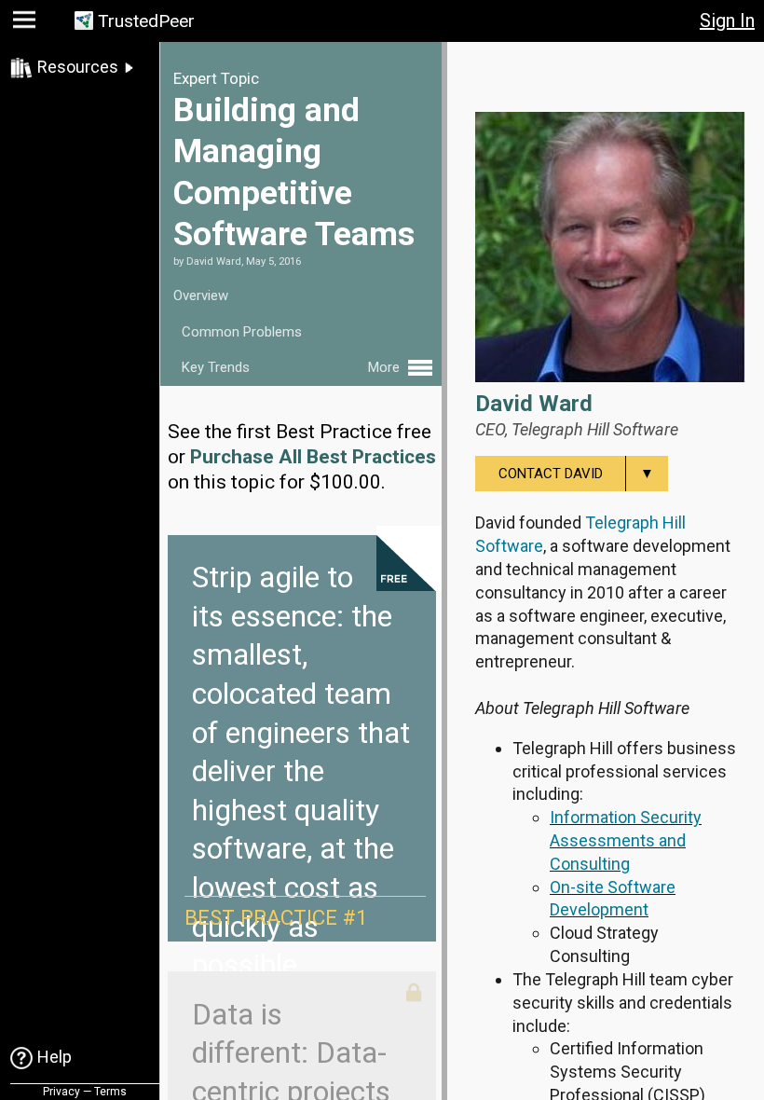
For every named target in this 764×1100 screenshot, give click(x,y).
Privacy (61, 1091)
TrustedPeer (146, 21)
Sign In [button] (727, 20)
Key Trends (216, 367)
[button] (26, 24)
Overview (200, 295)
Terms (110, 1091)
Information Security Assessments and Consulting (626, 840)
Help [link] (54, 1056)
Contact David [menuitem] (576, 473)
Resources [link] (77, 66)
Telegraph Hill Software (595, 429)
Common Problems (242, 331)
